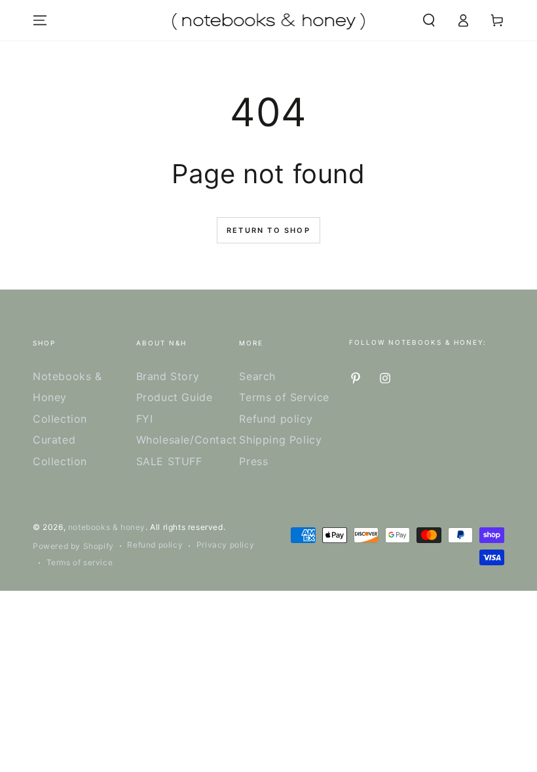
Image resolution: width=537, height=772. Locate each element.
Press (253, 461)
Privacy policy (225, 545)
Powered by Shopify (73, 546)
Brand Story (168, 376)
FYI (144, 418)
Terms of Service (284, 397)
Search (257, 376)
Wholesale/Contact (186, 439)
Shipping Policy (280, 439)
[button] (429, 20)
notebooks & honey (106, 527)
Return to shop (268, 230)
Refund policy (275, 418)
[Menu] (40, 20)
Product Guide (174, 397)
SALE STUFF (169, 461)
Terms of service (79, 562)
